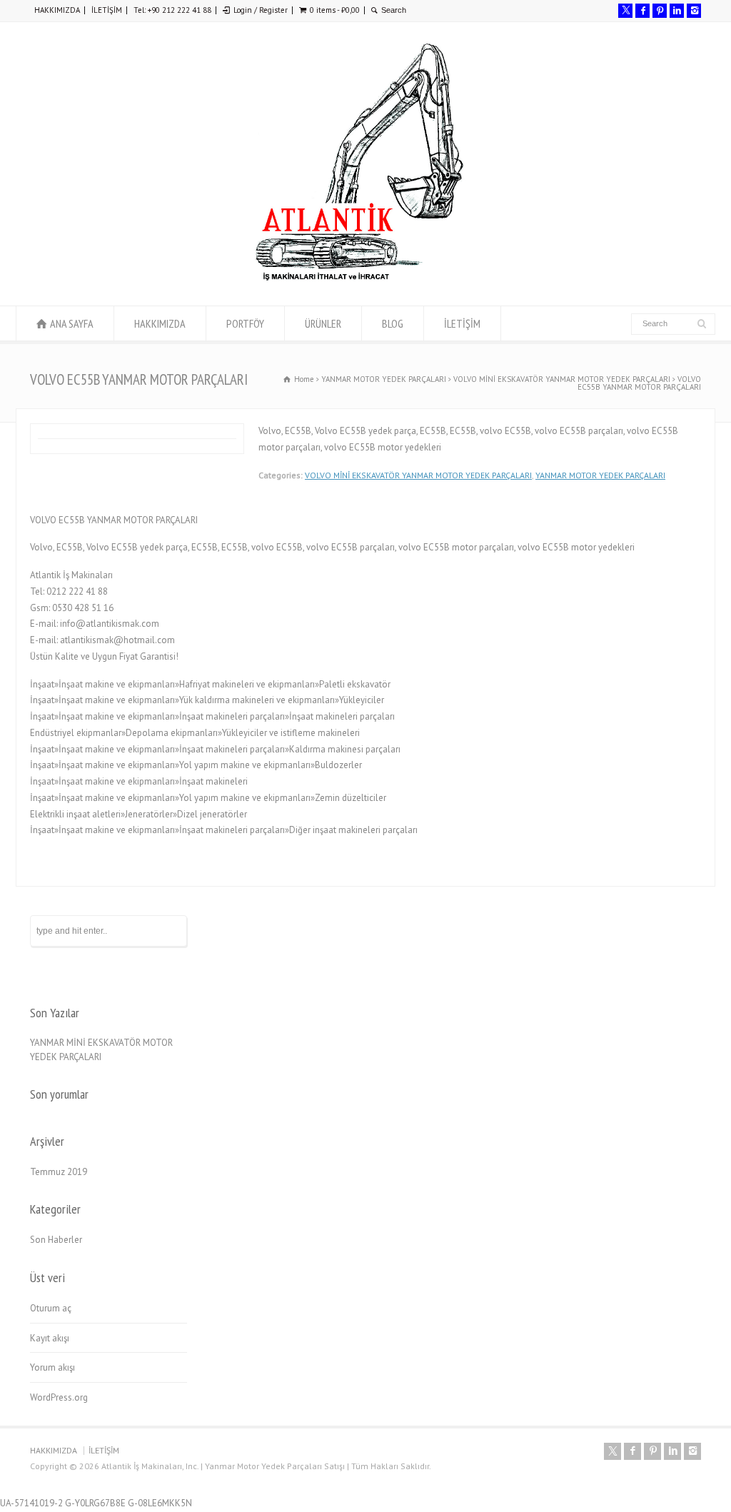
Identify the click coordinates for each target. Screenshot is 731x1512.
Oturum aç (50, 1308)
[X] (625, 11)
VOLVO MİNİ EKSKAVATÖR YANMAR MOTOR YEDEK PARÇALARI (418, 475)
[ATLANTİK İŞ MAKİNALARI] (358, 279)
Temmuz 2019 (58, 1172)
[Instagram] (694, 11)
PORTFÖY (245, 323)
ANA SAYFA (72, 323)
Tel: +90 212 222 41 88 (172, 10)
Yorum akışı (52, 1367)
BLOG (392, 323)
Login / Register (260, 10)
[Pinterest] (659, 11)
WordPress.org (59, 1397)
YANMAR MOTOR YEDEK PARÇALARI (600, 475)
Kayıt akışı (49, 1338)
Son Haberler (56, 1240)
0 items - (335, 10)
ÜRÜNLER (323, 323)
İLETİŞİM (106, 10)
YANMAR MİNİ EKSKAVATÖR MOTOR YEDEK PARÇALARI (101, 1050)
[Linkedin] (677, 11)
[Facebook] (642, 11)
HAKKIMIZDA (57, 10)
